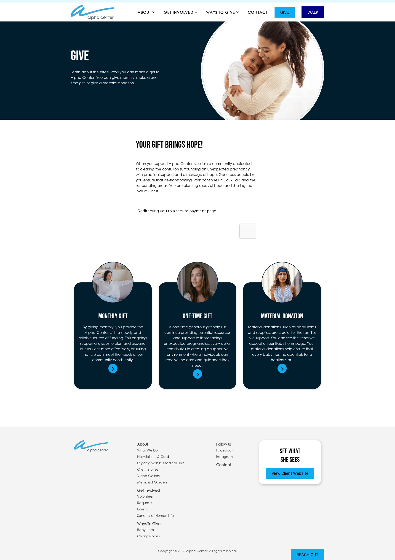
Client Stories (147, 469)
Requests (144, 502)
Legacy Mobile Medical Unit (160, 463)
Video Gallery (148, 475)
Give (284, 12)
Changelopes (148, 536)
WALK (312, 12)
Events (142, 509)
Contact (258, 12)
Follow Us (224, 444)
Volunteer (145, 496)
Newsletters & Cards (153, 456)
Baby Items (146, 529)
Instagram (224, 456)
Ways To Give (220, 12)
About (144, 12)
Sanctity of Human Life (155, 515)
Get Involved (178, 12)
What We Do (147, 450)
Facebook (224, 450)
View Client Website (290, 473)
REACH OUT (307, 554)
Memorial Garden (152, 482)
